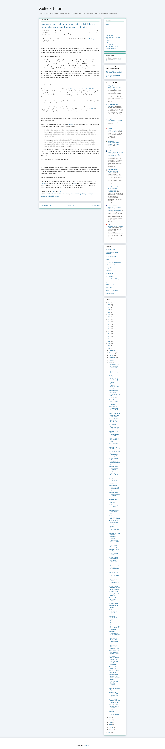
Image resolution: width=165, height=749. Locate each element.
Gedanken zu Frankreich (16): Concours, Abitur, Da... (114, 694)
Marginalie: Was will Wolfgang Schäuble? (114, 535)
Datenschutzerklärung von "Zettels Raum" (113, 76)
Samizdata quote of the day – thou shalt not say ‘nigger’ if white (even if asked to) (115, 154)
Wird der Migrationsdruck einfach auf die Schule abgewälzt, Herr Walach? (114, 209)
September (112, 357)
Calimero (109, 29)
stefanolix (109, 44)
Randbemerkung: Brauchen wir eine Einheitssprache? (114, 587)
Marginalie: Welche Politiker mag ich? (114, 511)
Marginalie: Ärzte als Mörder (113, 667)
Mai (110, 720)
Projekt (71, 124)
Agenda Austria (112, 205)
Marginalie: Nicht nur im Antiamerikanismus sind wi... (114, 434)
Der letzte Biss (110, 276)
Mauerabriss (111, 106)
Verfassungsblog (113, 169)
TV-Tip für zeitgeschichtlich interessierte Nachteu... (114, 402)
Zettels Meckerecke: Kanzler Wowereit (114, 517)
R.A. (107, 42)
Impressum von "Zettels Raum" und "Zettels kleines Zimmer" (114, 72)
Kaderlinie (49, 194)
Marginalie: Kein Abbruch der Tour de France (114, 468)
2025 (109, 305)
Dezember (112, 350)
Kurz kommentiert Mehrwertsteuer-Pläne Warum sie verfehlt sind (115, 190)
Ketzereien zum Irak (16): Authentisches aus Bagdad (114, 454)
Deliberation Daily (113, 104)
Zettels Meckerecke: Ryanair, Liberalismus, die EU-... (114, 580)
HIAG (93, 109)
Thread (43, 183)
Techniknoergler (112, 46)
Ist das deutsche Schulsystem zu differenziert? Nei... (114, 707)
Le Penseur (111, 141)
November (112, 353)
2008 (109, 346)
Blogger (86, 745)
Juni (110, 717)
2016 (109, 326)
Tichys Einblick (112, 86)
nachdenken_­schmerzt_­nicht (114, 38)
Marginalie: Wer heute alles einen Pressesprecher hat (114, 488)
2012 (109, 336)
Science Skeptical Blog (112, 279)
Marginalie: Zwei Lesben (113, 606)
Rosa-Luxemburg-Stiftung (78, 194)
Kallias (108, 31)
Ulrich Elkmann (111, 48)
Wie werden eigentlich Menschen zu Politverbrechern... (114, 527)
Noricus (108, 40)
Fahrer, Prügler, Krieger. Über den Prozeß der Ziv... (114, 701)
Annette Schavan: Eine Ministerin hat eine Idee (114, 366)
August (111, 360)
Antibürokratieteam (111, 256)
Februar (111, 727)
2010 (109, 341)
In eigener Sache (113, 591)
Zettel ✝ (109, 24)
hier (74, 183)
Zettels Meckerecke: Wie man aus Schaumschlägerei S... (114, 567)
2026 (109, 302)
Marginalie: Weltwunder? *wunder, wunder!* (114, 713)
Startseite (70, 206)
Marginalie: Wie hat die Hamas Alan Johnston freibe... (114, 652)
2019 (109, 319)
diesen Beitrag (89, 39)
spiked (107, 282)
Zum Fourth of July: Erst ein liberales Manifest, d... (114, 657)
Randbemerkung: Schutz (113, 554)
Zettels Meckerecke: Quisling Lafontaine (113, 612)
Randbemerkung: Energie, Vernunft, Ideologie (113, 684)
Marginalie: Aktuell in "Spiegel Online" (114, 599)
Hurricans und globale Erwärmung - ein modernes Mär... (114, 427)
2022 (109, 312)
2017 (109, 324)
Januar (111, 729)
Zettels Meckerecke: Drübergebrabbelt (114, 371)
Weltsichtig (109, 287)
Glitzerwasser (109, 273)
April (110, 722)
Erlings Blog (109, 267)
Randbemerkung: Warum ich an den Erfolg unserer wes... (113, 559)
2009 (109, 343)
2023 (109, 309)
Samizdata (111, 151)
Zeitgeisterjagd (110, 293)
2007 (109, 348)
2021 (109, 314)
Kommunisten (56, 194)
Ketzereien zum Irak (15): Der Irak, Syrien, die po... (114, 545)
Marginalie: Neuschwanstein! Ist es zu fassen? (114, 633)
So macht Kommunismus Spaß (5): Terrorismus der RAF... (114, 385)
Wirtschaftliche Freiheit (114, 187)
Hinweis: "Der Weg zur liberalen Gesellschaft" (114, 420)
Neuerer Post (46, 206)
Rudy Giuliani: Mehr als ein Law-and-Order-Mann (114, 415)
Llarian (108, 33)
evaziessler (109, 270)
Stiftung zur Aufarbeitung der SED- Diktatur (83, 89)
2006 (109, 732)
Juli (110, 362)
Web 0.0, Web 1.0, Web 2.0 (114, 594)
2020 (109, 317)
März (110, 724)
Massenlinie (65, 194)
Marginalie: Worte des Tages (113, 391)
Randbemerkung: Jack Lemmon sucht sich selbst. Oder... (114, 677)
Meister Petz (110, 35)
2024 (109, 307)
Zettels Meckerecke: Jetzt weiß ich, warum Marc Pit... (114, 646)
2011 (109, 338)
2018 (109, 321)
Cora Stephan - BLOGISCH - (113, 262)
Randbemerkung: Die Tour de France (113, 506)
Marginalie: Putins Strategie (114, 550)
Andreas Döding (111, 27)
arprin (107, 259)
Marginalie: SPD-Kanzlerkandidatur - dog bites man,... (114, 495)
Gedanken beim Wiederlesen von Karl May (114, 501)
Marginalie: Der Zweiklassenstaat (114, 448)
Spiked (110, 128)
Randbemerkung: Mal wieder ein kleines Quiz (113, 663)
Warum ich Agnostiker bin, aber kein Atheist (114, 540)
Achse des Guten (110, 249)
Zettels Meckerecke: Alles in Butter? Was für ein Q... (114, 378)
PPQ (109, 224)
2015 (109, 329)
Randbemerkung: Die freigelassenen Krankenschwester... (114, 461)
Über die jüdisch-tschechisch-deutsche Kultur (114, 574)
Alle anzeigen (121, 240)
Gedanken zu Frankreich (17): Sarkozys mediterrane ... (114, 481)
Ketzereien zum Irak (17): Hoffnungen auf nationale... (114, 396)
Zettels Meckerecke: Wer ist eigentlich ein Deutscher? (114, 627)
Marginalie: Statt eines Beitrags (113, 521)
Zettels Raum (51, 8)
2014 (109, 331)
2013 (109, 334)
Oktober (111, 355)
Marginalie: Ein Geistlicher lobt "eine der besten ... (114, 409)
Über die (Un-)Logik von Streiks (114, 671)
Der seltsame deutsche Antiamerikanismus (114, 474)
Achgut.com (111, 119)
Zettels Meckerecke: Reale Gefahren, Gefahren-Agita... (114, 639)
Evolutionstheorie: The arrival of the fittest (114, 439)
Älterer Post (95, 206)
